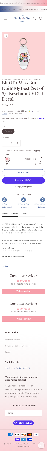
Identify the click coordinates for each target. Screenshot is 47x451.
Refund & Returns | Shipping (17, 346)
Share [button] (7, 266)
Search (8, 352)
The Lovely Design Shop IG (17, 368)
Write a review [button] (23, 291)
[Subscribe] (39, 413)
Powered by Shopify (23, 446)
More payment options (23, 187)
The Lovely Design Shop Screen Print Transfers (26, 444)
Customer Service (12, 339)
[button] (5, 18)
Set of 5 (8, 131)
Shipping (4, 114)
